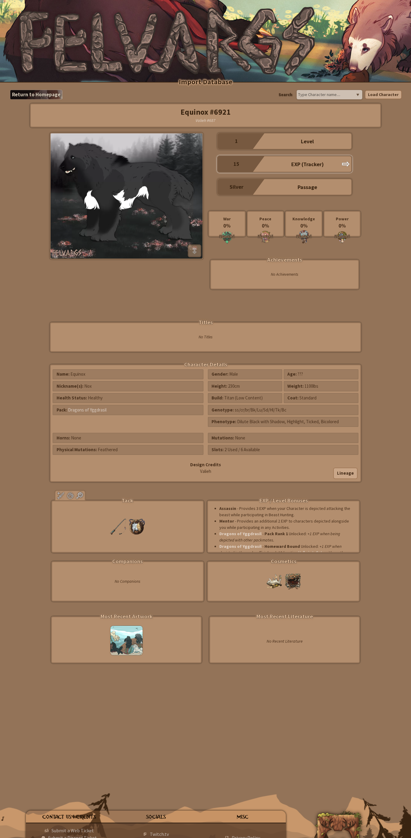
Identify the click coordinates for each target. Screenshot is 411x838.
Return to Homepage (36, 94)
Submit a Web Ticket (72, 830)
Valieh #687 (205, 120)
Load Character (383, 94)
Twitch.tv (159, 834)
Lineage (345, 473)
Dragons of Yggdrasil (87, 410)
